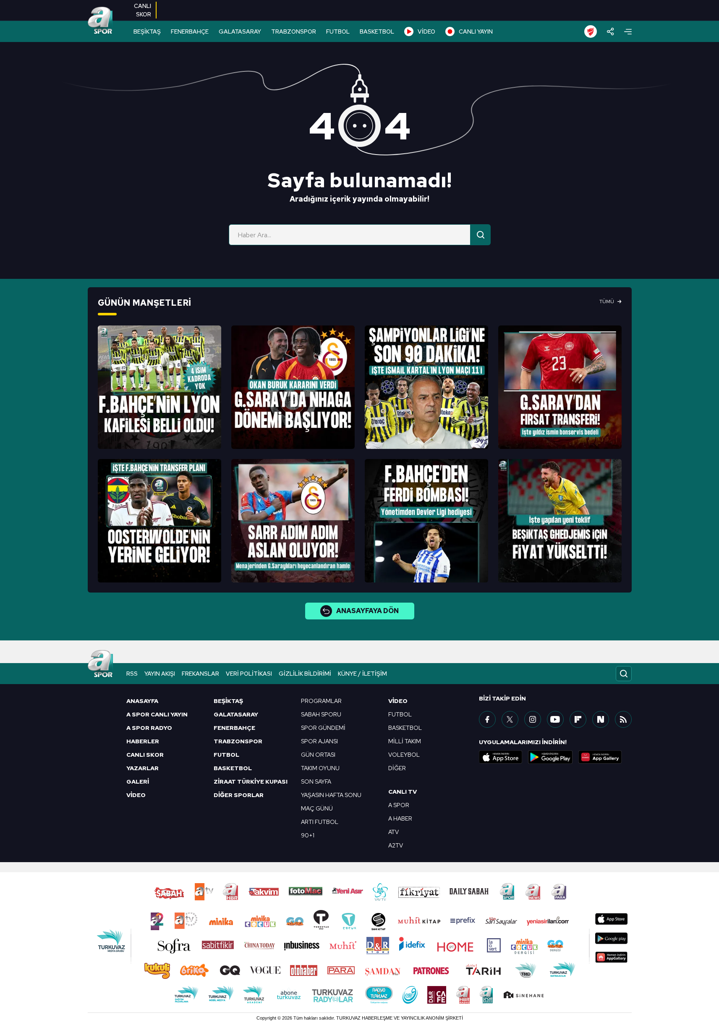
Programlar (321, 701)
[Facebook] (487, 719)
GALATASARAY (240, 31)
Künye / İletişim (362, 673)
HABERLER (142, 741)
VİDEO (426, 31)
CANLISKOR (142, 10)
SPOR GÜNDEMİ (323, 728)
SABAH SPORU (321, 714)
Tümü (606, 301)
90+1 (307, 835)
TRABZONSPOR (293, 31)
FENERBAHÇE (190, 31)
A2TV (395, 845)
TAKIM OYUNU (320, 768)
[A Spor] (100, 21)
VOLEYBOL (404, 754)
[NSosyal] (600, 719)
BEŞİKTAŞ (147, 31)
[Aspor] (159, 387)
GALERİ (137, 781)
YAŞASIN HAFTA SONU (331, 795)
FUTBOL (338, 31)
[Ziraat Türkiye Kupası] (590, 31)
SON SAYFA (316, 781)
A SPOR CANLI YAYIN (157, 714)
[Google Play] (550, 757)
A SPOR (398, 805)
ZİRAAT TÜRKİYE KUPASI (251, 781)
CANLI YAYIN (476, 31)
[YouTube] (555, 719)
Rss (132, 673)
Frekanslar (200, 673)
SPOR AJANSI (319, 741)
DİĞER (397, 768)
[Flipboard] (578, 719)
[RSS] (623, 719)
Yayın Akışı (159, 673)
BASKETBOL (377, 31)
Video (398, 701)
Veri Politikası (249, 673)
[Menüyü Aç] (628, 31)
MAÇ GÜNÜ (317, 808)
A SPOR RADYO (149, 728)
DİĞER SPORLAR (239, 795)
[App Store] (501, 757)
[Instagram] (532, 719)
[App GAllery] (600, 757)
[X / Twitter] (510, 719)
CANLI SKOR (145, 754)
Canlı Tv (402, 791)
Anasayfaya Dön (367, 610)
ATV (393, 832)
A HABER (400, 818)
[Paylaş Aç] (610, 31)
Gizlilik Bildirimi (305, 673)
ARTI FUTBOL (319, 822)
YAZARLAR (142, 768)
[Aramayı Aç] (624, 673)
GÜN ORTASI (318, 754)
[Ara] (481, 234)
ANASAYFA (142, 701)
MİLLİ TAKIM (404, 741)
